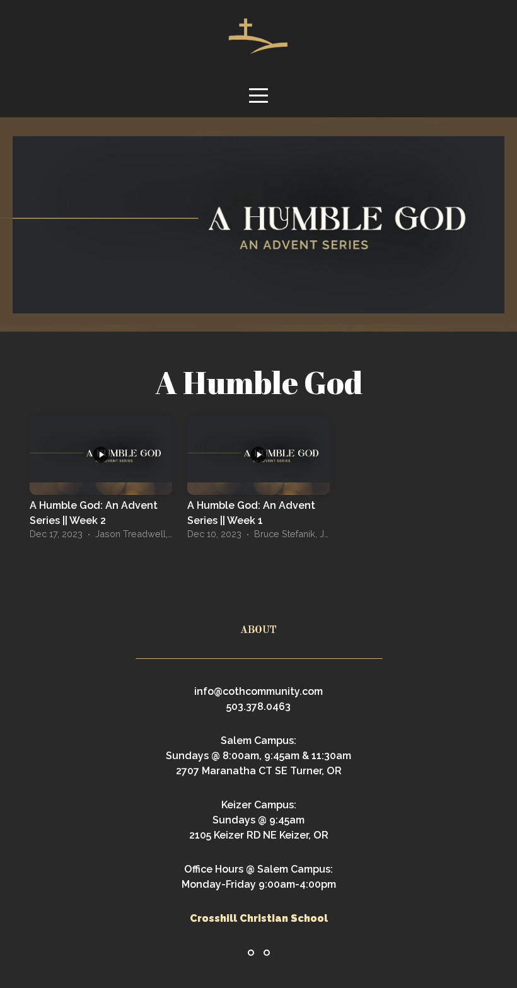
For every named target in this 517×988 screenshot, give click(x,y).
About (258, 630)
